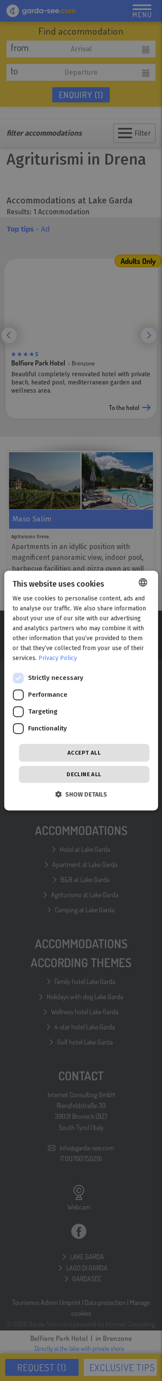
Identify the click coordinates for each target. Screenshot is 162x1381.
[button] (81, 794)
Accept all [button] (84, 752)
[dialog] (81, 691)
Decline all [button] (84, 774)
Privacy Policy (57, 658)
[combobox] (143, 582)
